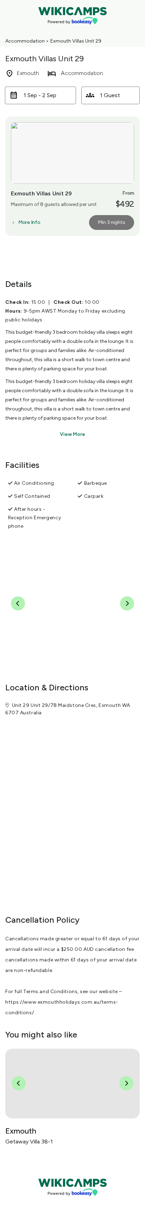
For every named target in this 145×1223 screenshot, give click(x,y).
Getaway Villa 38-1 (29, 1141)
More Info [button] (29, 222)
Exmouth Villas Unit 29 (75, 41)
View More (72, 434)
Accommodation (25, 41)
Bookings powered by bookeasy (72, 1201)
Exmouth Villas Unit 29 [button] (41, 193)
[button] (40, 95)
